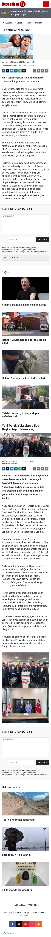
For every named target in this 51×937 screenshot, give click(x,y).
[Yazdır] (34, 70)
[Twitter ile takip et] (19, 924)
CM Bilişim (10, 933)
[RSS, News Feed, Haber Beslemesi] (38, 924)
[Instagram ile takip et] (32, 924)
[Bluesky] (11, 70)
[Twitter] (7, 70)
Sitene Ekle (25, 916)
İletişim (27, 912)
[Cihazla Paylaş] (24, 70)
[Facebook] (3, 70)
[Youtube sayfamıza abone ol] (25, 924)
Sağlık (19, 23)
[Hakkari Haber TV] (14, 4)
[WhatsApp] (20, 70)
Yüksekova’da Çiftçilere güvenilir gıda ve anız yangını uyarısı (29, 13)
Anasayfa (9, 23)
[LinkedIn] (16, 70)
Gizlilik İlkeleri (38, 912)
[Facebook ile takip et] (12, 924)
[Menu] (46, 4)
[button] (38, 70)
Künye (18, 912)
